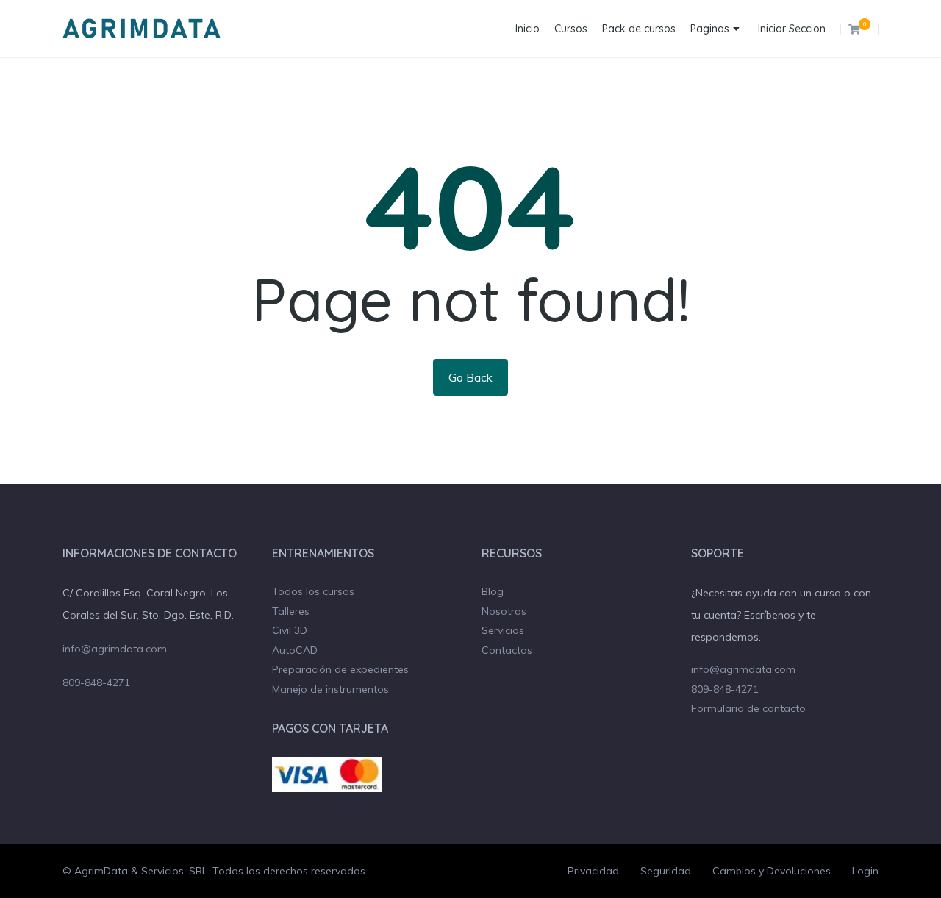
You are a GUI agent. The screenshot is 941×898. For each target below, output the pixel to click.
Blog (493, 591)
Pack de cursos (639, 28)
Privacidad (593, 870)
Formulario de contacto (748, 708)
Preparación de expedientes (340, 669)
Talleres (291, 611)
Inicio (527, 28)
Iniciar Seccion (792, 28)
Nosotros (504, 611)
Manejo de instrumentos (330, 689)
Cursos (570, 28)
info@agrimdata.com (114, 648)
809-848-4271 (96, 682)
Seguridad (665, 870)
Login (865, 870)
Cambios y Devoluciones (771, 870)
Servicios (503, 630)
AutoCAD (295, 650)
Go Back (470, 377)
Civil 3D (289, 630)
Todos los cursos (313, 591)
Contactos (507, 650)
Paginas (709, 28)
